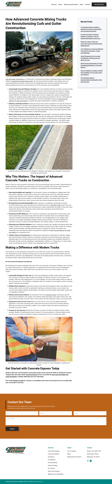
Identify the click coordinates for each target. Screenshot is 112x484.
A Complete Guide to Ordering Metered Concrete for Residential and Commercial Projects (91, 29)
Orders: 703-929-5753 (94, 451)
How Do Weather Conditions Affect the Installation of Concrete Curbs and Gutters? (92, 72)
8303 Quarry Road (92, 454)
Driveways (51, 457)
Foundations (51, 459)
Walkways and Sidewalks (55, 474)
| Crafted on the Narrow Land (35, 481)
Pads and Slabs (52, 465)
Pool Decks (51, 468)
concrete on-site (55, 205)
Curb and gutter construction (15, 79)
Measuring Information (71, 4)
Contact (87, 4)
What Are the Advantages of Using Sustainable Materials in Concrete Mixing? (91, 65)
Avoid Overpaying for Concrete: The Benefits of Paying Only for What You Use (90, 58)
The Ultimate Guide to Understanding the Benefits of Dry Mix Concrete (91, 80)
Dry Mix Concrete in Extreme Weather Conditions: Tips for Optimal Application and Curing (90, 36)
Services (54, 4)
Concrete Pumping (53, 451)
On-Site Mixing (52, 462)
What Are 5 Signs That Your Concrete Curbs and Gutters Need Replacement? (91, 43)
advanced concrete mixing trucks (22, 81)
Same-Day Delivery (54, 471)
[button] (54, 4)
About (60, 4)
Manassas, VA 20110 (93, 457)
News (81, 4)
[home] (14, 4)
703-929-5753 (99, 4)
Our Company (71, 451)
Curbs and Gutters (53, 454)
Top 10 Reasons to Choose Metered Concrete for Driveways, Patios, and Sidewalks (92, 51)
